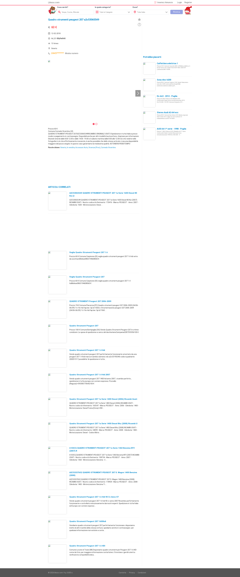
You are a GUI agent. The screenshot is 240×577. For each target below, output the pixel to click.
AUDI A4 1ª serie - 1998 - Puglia (171, 129)
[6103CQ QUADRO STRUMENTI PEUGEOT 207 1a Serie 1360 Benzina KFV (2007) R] (57, 456)
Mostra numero (71, 53)
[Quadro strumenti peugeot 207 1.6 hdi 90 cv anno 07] (57, 505)
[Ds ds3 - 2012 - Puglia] (149, 101)
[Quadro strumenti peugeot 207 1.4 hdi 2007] (57, 383)
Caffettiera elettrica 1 (167, 63)
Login (179, 2)
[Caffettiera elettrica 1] (149, 68)
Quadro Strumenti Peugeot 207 (83, 326)
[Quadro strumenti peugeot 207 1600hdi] (57, 529)
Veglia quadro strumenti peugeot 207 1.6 (88, 252)
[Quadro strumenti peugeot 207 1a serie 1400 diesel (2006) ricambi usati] (57, 407)
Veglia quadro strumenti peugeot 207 (86, 277)
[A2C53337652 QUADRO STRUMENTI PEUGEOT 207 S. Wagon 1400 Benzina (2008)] (57, 480)
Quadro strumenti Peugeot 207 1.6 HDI (87, 546)
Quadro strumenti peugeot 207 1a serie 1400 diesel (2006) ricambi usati (103, 399)
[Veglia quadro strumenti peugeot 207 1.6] (57, 260)
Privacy (132, 573)
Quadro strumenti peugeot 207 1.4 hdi (87, 350)
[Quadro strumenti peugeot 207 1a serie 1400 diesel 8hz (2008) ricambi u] (57, 431)
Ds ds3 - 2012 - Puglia (167, 96)
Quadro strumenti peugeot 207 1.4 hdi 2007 (89, 375)
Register (188, 2)
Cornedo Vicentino (108, 147)
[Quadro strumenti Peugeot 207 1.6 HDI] (57, 554)
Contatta (122, 573)
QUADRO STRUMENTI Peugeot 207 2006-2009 (90, 301)
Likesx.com (54, 2)
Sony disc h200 (164, 80)
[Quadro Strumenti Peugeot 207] (57, 334)
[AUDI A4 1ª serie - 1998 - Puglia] (149, 134)
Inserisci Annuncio (165, 2)
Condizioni (142, 573)
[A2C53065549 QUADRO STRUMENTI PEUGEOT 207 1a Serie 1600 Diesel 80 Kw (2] (57, 201)
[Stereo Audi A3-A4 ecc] (149, 117)
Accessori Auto (81, 147)
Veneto (63, 147)
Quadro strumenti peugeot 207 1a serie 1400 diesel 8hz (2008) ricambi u (103, 423)
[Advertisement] (117, 39)
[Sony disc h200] (149, 85)
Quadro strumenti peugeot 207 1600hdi (87, 521)
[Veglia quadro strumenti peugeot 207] (57, 285)
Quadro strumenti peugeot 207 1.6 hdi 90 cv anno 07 (94, 497)
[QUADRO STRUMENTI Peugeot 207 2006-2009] (57, 309)
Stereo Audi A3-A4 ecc (167, 112)
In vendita (71, 147)
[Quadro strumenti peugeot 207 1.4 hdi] (57, 358)
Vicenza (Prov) (94, 147)
